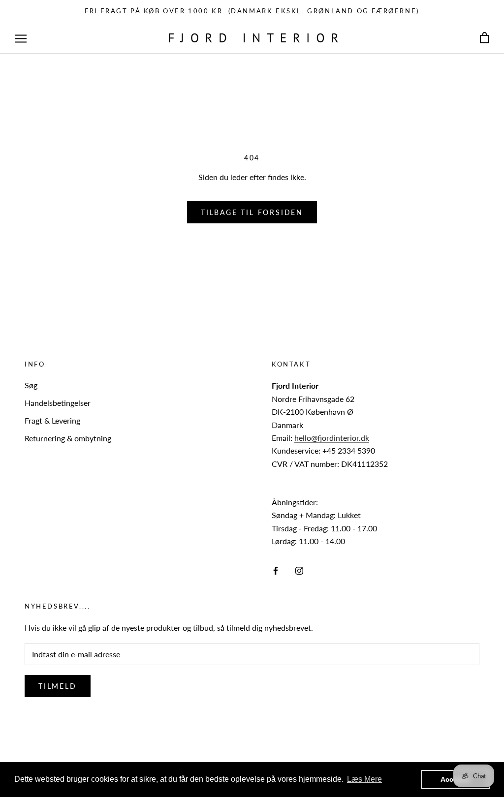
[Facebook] (276, 569)
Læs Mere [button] (364, 779)
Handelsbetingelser (58, 402)
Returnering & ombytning (68, 438)
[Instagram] (299, 569)
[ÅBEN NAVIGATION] (21, 37)
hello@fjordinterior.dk (331, 437)
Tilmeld (57, 686)
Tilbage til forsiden (252, 212)
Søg (31, 385)
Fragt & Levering (52, 420)
